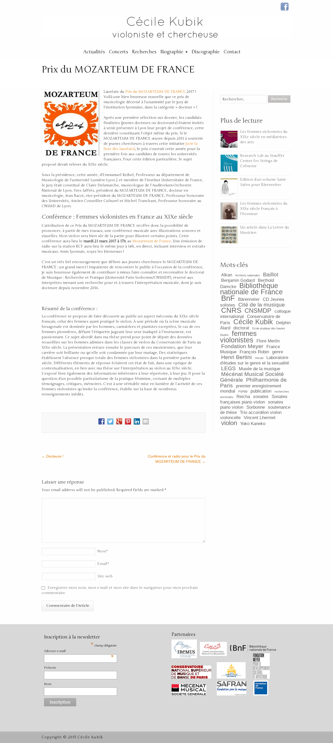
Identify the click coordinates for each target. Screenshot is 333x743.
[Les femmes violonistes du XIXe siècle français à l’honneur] (229, 211)
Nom (102, 551)
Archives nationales (247, 275)
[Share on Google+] (119, 421)
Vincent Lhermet (260, 417)
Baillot (270, 274)
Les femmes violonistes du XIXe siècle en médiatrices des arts (263, 136)
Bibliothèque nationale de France (251, 289)
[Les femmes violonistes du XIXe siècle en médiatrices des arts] (229, 139)
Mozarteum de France (151, 241)
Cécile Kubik (253, 322)
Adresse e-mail (79, 651)
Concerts (118, 52)
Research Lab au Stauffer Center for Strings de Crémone (262, 160)
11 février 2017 (182, 80)
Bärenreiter (249, 299)
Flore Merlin (268, 340)
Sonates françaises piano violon (253, 399)
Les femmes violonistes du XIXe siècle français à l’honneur (263, 208)
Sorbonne (255, 407)
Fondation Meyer (242, 346)
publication (261, 391)
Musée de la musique (259, 368)
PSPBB (242, 391)
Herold (259, 358)
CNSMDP (258, 310)
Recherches (144, 52)
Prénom (50, 667)
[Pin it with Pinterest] (128, 421)
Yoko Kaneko (252, 423)
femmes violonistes (238, 337)
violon (229, 422)
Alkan (226, 274)
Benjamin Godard (238, 280)
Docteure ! (52, 456)
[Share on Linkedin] (137, 421)
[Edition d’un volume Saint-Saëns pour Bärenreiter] (229, 187)
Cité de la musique (261, 305)
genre (277, 351)
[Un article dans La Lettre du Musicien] (229, 235)
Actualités (94, 52)
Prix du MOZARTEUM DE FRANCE (155, 91)
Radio (80, 80)
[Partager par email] (146, 421)
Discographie (205, 52)
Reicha (243, 396)
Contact (232, 52)
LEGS (228, 368)
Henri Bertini (236, 357)
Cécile (146, 80)
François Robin (254, 351)
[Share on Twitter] (110, 421)
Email (103, 564)
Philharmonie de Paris (253, 382)
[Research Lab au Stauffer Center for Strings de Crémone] (229, 163)
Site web (105, 576)
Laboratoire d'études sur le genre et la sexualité (254, 360)
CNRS (231, 310)
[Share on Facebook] (101, 421)
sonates (260, 396)
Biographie (171, 52)
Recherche (106, 80)
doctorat (241, 327)
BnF (228, 298)
